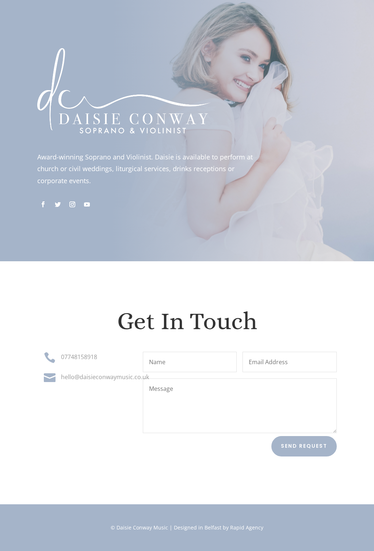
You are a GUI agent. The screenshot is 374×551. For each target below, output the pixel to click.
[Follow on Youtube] (87, 204)
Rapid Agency (246, 527)
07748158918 (79, 357)
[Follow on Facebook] (43, 204)
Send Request (304, 446)
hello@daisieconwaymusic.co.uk (105, 377)
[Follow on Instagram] (72, 204)
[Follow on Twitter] (58, 204)
